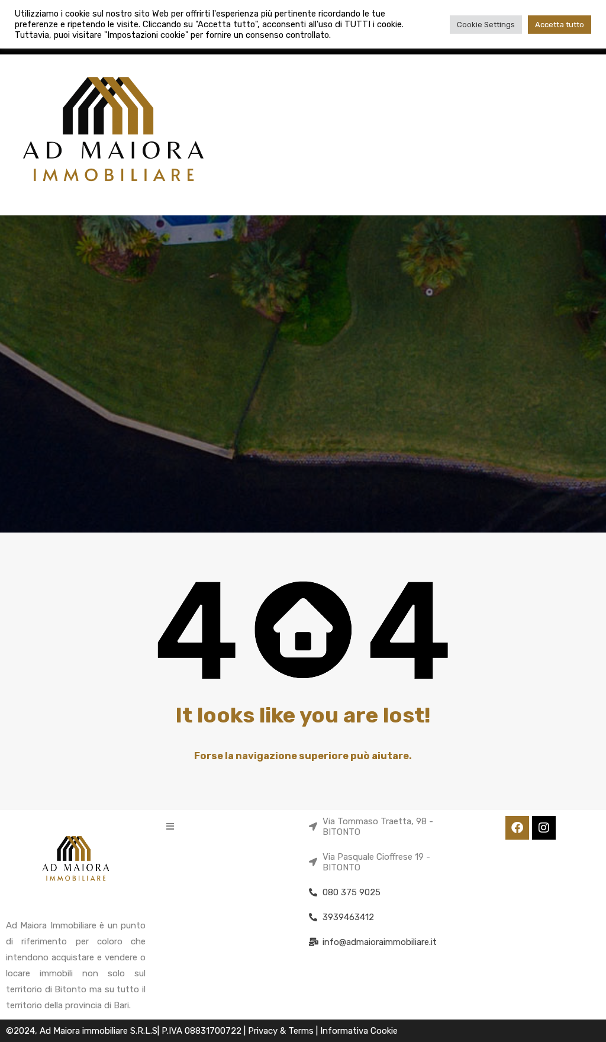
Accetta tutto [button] (559, 24)
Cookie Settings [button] (486, 24)
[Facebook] (517, 828)
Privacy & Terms (282, 1030)
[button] (170, 826)
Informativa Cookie (359, 1030)
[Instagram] (544, 828)
